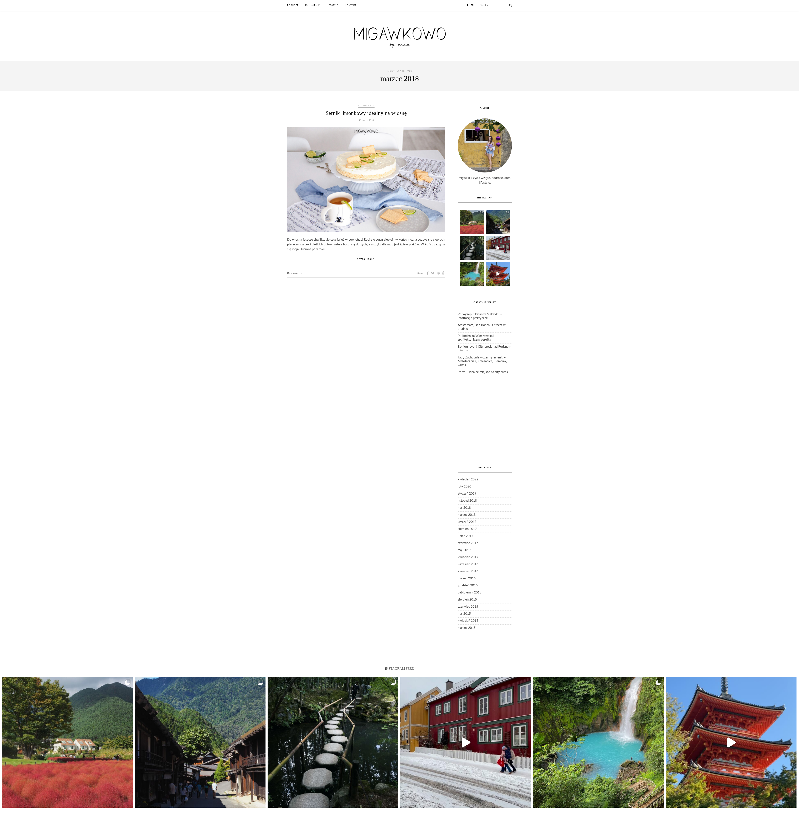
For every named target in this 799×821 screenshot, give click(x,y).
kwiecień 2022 (468, 479)
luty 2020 (464, 486)
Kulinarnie (312, 5)
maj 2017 (464, 550)
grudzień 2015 (468, 585)
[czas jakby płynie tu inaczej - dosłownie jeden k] (472, 248)
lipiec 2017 (465, 536)
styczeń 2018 (467, 521)
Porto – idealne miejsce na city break (483, 372)
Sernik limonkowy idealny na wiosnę (366, 113)
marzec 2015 (467, 627)
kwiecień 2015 (468, 620)
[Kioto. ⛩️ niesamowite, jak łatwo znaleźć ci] (498, 274)
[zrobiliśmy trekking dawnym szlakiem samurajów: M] (498, 222)
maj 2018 (464, 507)
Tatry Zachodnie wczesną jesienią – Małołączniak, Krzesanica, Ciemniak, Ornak (482, 361)
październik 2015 (469, 592)
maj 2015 (464, 613)
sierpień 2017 (467, 529)
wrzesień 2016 (468, 564)
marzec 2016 (467, 578)
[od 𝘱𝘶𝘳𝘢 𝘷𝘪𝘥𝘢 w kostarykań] (472, 274)
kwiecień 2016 (468, 571)
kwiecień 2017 (468, 557)
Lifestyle (332, 5)
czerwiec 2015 (468, 606)
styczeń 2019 (467, 493)
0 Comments (294, 273)
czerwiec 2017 (468, 543)
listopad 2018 (467, 500)
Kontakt (350, 5)
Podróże (293, 5)
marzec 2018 (467, 514)
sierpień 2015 (467, 599)
